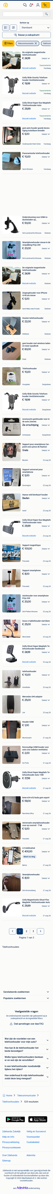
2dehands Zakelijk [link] (11, 1131)
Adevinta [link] (31, 1155)
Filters (10, 43)
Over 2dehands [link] (9, 1155)
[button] (31, 5)
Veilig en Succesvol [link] (36, 1131)
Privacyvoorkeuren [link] (11, 1147)
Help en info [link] (8, 1136)
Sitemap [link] (6, 1160)
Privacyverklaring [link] (10, 1142)
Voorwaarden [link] (33, 1136)
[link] (6, 5)
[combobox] (23, 14)
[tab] (5, 28)
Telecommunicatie (25, 43)
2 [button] (26, 931)
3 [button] (33, 931)
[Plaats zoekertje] (45, 5)
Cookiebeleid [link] (33, 1142)
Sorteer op (24, 23)
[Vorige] (12, 931)
